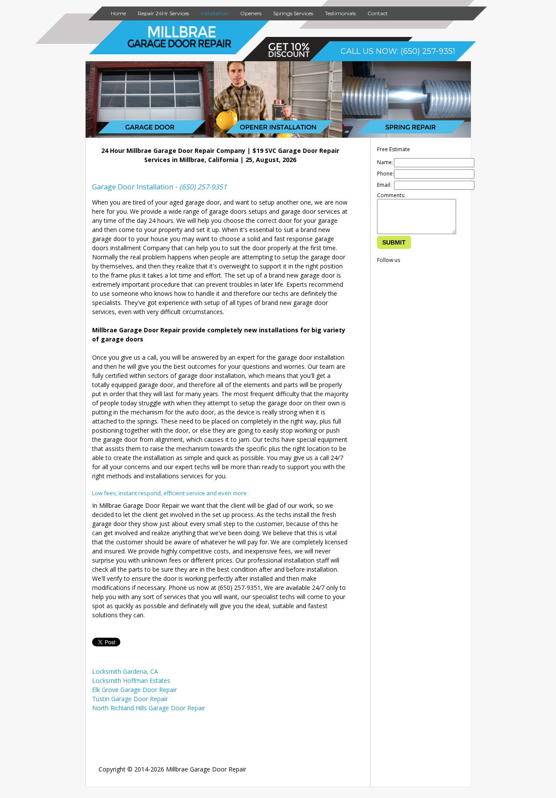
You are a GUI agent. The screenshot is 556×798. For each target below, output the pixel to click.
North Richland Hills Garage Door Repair (148, 708)
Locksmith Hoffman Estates (131, 680)
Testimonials (340, 13)
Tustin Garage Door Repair (130, 699)
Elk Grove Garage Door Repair (134, 689)
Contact (377, 13)
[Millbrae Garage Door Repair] (180, 46)
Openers (250, 13)
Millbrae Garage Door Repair (206, 769)
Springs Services (293, 13)
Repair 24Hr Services (163, 13)
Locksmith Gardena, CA (125, 671)
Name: (385, 162)
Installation (214, 13)
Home (118, 13)
